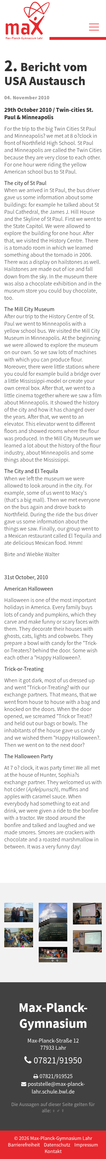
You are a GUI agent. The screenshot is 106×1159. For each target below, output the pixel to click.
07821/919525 (56, 1076)
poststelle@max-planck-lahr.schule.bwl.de (56, 1087)
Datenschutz (57, 1144)
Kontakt (53, 1151)
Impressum (86, 1144)
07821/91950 (58, 1060)
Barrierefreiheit (24, 1144)
